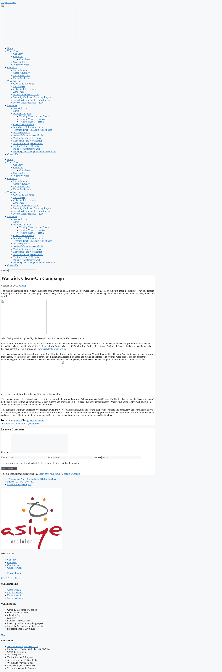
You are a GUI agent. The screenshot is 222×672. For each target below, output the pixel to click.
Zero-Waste (18, 92)
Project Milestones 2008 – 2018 (28, 102)
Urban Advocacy (21, 73)
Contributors (25, 59)
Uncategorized (37, 420)
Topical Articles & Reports (26, 146)
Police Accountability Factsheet (28, 149)
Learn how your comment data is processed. (59, 474)
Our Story (18, 54)
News (16, 111)
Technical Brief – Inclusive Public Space (32, 130)
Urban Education (21, 75)
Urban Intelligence (22, 78)
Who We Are (13, 51)
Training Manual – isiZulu (31, 121)
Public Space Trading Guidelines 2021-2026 (34, 151)
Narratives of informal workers (28, 127)
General (18, 420)
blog (3, 635)
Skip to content (8, 2)
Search (4, 270)
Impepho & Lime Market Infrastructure (31, 100)
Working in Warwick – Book (27, 138)
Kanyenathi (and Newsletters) (27, 140)
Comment (6, 452)
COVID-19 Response (23, 83)
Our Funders (19, 62)
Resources (12, 105)
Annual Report (20, 108)
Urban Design (20, 70)
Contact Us (12, 154)
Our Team (18, 56)
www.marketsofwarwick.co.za (51, 349)
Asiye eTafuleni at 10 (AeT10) (28, 135)
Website (97, 457)
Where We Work (21, 64)
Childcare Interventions (24, 89)
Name (4, 457)
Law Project (19, 86)
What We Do (13, 81)
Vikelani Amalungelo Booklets (28, 143)
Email (50, 457)
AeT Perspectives (21, 132)
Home (10, 48)
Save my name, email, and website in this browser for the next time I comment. (42, 463)
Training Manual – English (32, 119)
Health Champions (22, 113)
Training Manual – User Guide (34, 116)
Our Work (12, 67)
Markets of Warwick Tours (26, 94)
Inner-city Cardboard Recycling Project (32, 97)
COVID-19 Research (23, 124)
